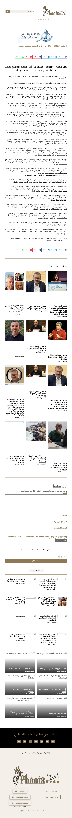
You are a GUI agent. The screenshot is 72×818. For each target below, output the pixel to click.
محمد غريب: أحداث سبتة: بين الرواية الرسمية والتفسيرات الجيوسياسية (58, 466)
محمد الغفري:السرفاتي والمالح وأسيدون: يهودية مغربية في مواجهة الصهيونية (14, 308)
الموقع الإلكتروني (60, 528)
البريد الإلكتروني (60, 522)
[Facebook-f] (53, 741)
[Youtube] (36, 741)
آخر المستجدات (35, 46)
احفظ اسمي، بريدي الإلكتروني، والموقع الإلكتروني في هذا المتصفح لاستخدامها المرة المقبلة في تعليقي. (37, 537)
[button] (62, 57)
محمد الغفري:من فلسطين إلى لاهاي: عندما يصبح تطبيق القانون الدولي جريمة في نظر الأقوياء (58, 310)
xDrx (14, 806)
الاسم (64, 515)
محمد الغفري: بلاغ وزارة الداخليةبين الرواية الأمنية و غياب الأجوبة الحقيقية (36, 459)
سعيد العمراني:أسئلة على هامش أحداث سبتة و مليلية (57, 357)
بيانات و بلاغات (23, 46)
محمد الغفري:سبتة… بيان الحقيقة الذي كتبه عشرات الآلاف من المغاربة (15, 459)
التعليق (64, 493)
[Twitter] (47, 741)
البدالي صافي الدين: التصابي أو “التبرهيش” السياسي (36, 348)
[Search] (8, 11)
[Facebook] (48, 19)
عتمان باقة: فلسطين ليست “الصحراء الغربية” (36, 307)
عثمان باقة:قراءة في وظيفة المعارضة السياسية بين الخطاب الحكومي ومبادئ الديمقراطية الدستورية (57, 404)
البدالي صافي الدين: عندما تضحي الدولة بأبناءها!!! (37, 393)
